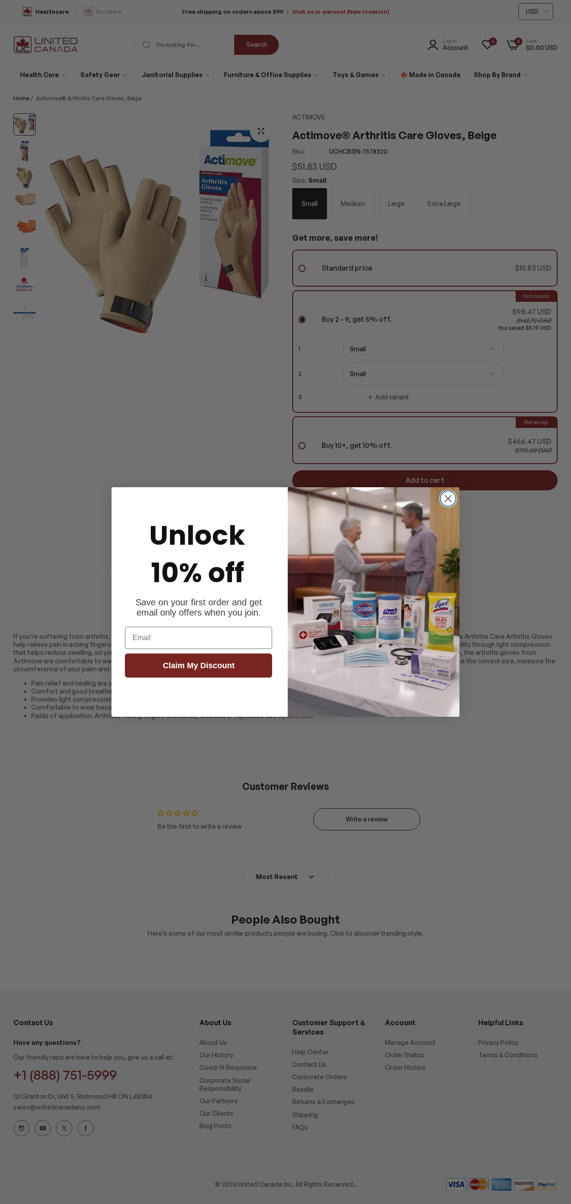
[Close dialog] (448, 498)
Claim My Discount (199, 665)
